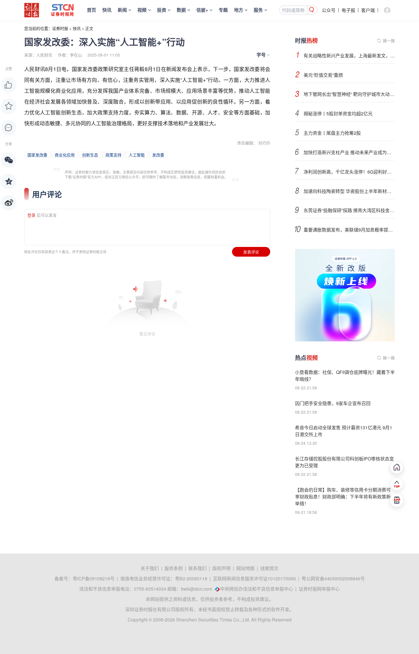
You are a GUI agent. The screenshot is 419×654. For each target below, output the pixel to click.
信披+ (202, 10)
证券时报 (60, 28)
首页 (91, 10)
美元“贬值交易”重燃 (323, 75)
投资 (161, 10)
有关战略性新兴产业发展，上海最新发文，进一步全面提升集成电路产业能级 (349, 55)
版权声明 (221, 568)
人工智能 (137, 155)
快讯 (106, 10)
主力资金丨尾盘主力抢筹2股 (332, 133)
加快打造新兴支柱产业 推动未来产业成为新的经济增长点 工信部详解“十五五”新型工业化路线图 (349, 152)
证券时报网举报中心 (319, 588)
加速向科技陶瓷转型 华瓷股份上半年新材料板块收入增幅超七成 (349, 191)
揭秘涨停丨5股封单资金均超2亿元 (338, 113)
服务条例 (173, 568)
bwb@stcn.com (196, 588)
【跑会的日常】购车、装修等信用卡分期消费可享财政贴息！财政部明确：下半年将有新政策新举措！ (343, 496)
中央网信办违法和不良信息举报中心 (256, 588)
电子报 (348, 10)
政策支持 (113, 155)
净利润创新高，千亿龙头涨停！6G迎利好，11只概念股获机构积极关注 (349, 171)
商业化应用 (65, 155)
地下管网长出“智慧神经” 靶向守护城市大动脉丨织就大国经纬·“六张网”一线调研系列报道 (349, 94)
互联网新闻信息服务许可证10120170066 (254, 578)
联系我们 (197, 568)
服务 (258, 10)
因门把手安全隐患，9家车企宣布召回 (333, 403)
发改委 (158, 155)
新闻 (122, 10)
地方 (238, 10)
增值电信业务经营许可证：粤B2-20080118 (163, 578)
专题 (223, 10)
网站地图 (245, 568)
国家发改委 (37, 155)
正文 (89, 28)
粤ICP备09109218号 (94, 578)
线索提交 (269, 568)
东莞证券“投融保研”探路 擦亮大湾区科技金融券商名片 (349, 210)
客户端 (368, 10)
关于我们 (150, 568)
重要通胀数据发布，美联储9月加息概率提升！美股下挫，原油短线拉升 (349, 229)
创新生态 (90, 155)
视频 (142, 10)
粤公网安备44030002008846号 (333, 578)
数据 (181, 10)
